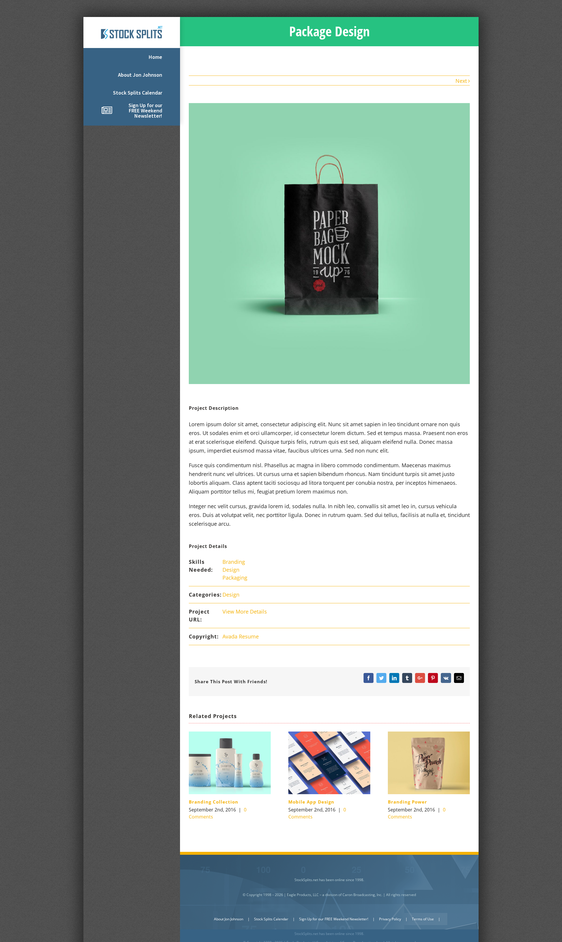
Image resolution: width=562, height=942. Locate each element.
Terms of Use (423, 919)
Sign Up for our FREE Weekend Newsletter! (333, 919)
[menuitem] (131, 57)
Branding (233, 561)
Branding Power (407, 802)
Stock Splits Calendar (271, 919)
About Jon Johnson (228, 919)
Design (230, 569)
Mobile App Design (311, 802)
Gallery (230, 763)
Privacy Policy (390, 919)
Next (461, 80)
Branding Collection (213, 802)
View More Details (244, 611)
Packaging (234, 577)
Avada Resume (240, 636)
